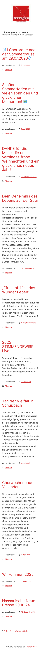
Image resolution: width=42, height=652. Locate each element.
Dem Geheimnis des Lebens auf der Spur (20, 198)
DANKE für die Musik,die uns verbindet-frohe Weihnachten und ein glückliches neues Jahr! (20, 159)
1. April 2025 (26, 555)
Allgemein (8, 70)
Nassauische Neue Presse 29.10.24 (18, 603)
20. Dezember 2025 (29, 177)
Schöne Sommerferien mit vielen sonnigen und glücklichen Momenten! (20, 93)
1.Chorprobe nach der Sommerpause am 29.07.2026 (20, 54)
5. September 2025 (28, 323)
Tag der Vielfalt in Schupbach (17, 403)
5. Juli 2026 (25, 65)
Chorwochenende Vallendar (17, 485)
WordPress (31, 646)
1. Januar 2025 (27, 581)
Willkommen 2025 (17, 574)
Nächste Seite (21, 631)
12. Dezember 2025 (28, 268)
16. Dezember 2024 (28, 612)
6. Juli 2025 (25, 463)
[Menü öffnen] (38, 33)
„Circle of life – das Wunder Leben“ (18, 290)
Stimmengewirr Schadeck (15, 32)
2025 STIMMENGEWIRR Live (17, 346)
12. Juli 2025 (26, 382)
